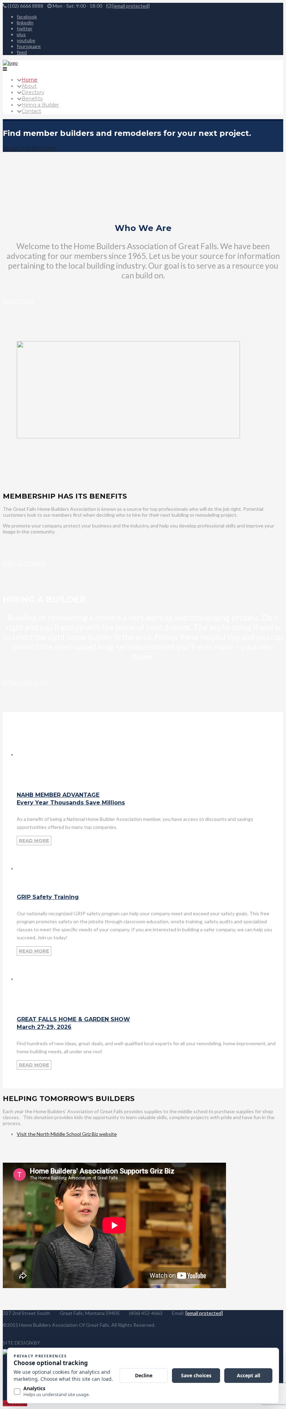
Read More (34, 840)
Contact (31, 111)
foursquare (29, 46)
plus (21, 34)
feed (22, 52)
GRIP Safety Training (48, 897)
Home (29, 80)
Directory (33, 92)
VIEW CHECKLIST (25, 683)
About (29, 86)
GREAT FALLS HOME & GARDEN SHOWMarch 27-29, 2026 (73, 1023)
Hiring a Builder (40, 105)
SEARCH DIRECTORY (30, 149)
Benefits (32, 98)
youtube (26, 40)
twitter (24, 28)
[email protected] (131, 6)
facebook (27, 17)
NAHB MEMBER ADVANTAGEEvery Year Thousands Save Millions (71, 799)
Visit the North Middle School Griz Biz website (67, 1134)
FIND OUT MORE (24, 563)
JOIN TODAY (18, 302)
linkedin (25, 22)
